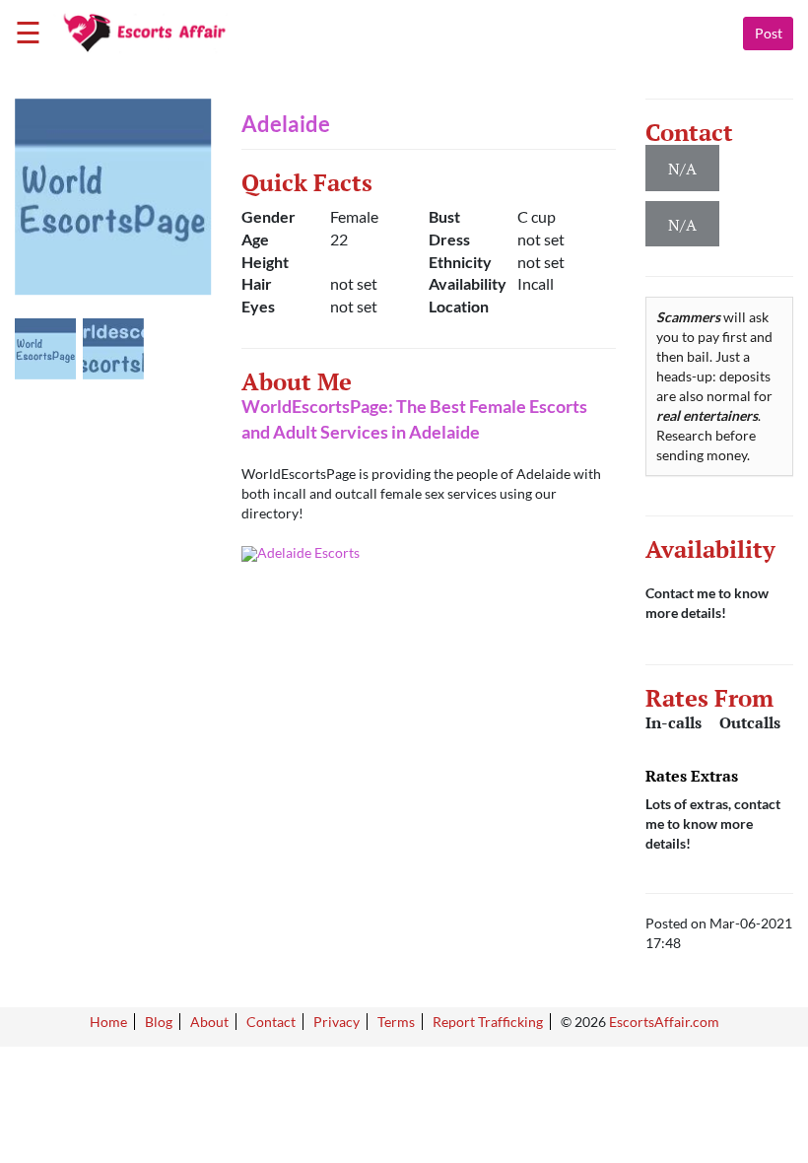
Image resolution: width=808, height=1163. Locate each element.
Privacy (336, 1021)
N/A (682, 225)
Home (108, 1021)
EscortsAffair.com (664, 1021)
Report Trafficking (488, 1021)
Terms (396, 1021)
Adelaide (285, 123)
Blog (158, 1021)
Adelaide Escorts (308, 552)
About (209, 1021)
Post (768, 33)
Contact (271, 1021)
